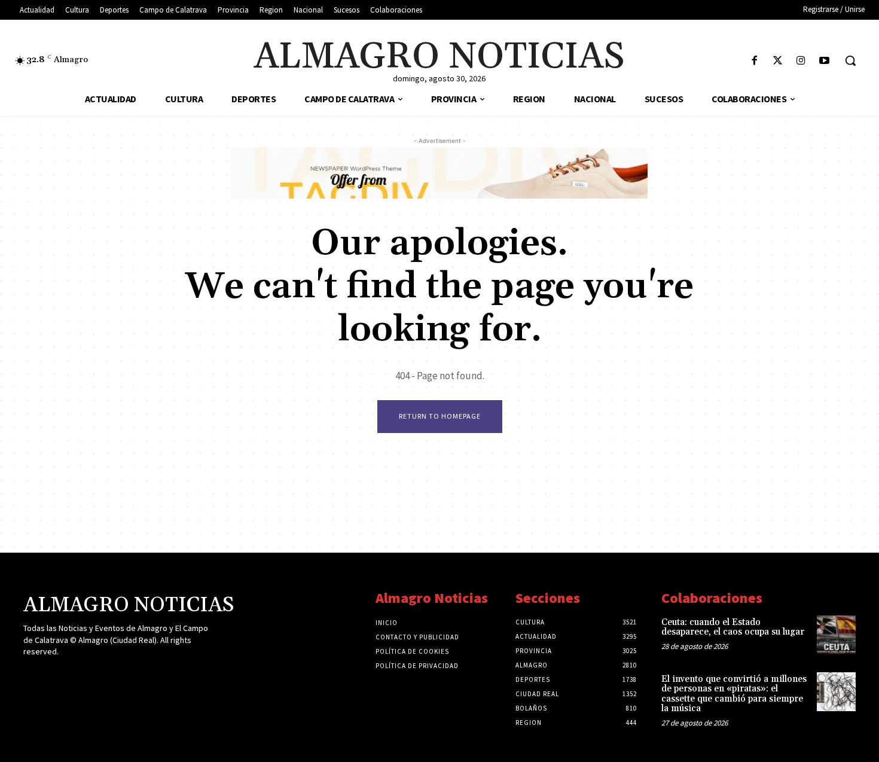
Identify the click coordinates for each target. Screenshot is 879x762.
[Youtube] (824, 61)
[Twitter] (777, 61)
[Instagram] (801, 61)
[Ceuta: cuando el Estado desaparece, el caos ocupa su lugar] (836, 634)
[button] (850, 60)
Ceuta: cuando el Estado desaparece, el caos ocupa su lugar (732, 627)
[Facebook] (754, 61)
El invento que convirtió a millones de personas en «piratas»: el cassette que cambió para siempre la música (734, 694)
